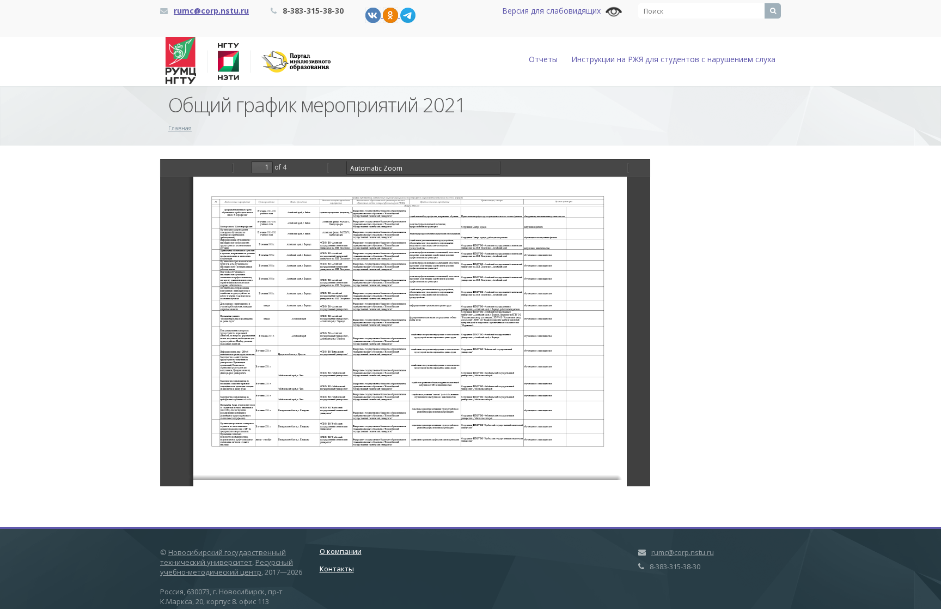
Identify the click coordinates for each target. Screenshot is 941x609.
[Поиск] (773, 11)
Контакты (337, 569)
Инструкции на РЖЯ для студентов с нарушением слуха (673, 59)
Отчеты (543, 59)
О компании (341, 551)
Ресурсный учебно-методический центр (226, 567)
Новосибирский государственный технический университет (223, 557)
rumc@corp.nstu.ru (211, 10)
